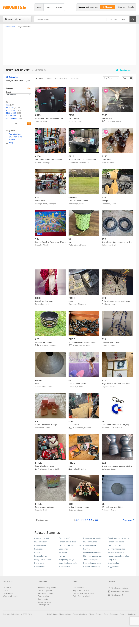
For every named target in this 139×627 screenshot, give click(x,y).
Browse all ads (65, 614)
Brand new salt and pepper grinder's (117, 466)
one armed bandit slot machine (48, 159)
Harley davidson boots (43, 559)
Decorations (74, 118)
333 (96, 520)
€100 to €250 (11, 113)
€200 (38, 156)
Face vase (63, 552)
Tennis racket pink (90, 559)
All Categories (12, 77)
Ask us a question (45, 590)
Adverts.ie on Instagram (120, 588)
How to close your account (83, 593)
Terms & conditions (45, 593)
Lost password (78, 588)
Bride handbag (113, 563)
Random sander (40, 542)
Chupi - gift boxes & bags (46, 425)
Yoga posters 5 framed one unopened (118, 383)
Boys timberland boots (92, 563)
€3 (70, 380)
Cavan (80, 386)
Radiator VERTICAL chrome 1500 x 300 (86, 159)
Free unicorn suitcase (44, 507)
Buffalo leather (64, 567)
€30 (104, 197)
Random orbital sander (92, 538)
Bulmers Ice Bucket (43, 342)
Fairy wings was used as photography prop (120, 301)
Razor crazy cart (114, 545)
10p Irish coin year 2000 (112, 507)
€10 (104, 339)
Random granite (89, 545)
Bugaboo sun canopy (91, 567)
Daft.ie (5, 590)
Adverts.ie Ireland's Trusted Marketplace (17, 7)
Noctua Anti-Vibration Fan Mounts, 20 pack (87, 342)
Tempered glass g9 (66, 559)
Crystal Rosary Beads (111, 342)
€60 (104, 238)
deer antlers (107, 118)
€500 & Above (11, 118)
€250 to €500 (11, 116)
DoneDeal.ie (7, 593)
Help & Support (53, 614)
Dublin (79, 121)
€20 (37, 421)
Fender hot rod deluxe (91, 552)
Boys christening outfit (68, 563)
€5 (70, 238)
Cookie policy (43, 599)
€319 (38, 115)
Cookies (99, 614)
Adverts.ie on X (117, 595)
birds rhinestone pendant (79, 507)
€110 (71, 156)
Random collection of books (70, 545)
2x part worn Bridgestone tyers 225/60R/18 (120, 242)
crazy (71, 301)
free (70, 466)
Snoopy (105, 201)
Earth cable (38, 549)
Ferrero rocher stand (116, 552)
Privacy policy (43, 596)
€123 (38, 197)
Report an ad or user (81, 590)
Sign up (122, 7)
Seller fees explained (81, 596)
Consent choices (44, 602)
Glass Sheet (74, 425)
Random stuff (64, 538)
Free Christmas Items (44, 466)
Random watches (90, 542)
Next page (127, 520)
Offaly (113, 245)
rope (70, 242)
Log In (131, 7)
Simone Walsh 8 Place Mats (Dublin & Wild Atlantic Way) (59, 242)
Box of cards (39, 563)
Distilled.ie (7, 588)
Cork (45, 121)
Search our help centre (47, 588)
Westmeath (84, 162)
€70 (104, 298)
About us (123, 614)
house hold (40, 201)
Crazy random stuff (41, 538)
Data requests (43, 605)
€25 (37, 339)
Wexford (118, 428)
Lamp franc (112, 559)
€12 (104, 380)
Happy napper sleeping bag (118, 556)
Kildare (53, 345)
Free (37, 383)
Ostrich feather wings (44, 301)
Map (29, 88)
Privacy (91, 614)
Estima (37, 552)
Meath (45, 245)
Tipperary (82, 304)
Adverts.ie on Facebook (120, 591)
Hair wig (62, 556)
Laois (118, 121)
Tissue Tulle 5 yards (77, 383)
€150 (71, 115)
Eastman (86, 549)
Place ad (109, 7)
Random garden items (67, 542)
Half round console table (92, 556)
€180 (104, 115)
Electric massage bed (116, 549)
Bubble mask (39, 567)
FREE (72, 298)
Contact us (132, 614)
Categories (114, 614)
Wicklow (110, 162)
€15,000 (73, 197)
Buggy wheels (113, 567)
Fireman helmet (40, 556)
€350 (38, 298)
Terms (106, 614)
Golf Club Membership (78, 201)
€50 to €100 (10, 110)
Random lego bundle (116, 542)
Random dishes (40, 545)
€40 (37, 238)
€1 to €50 (9, 108)
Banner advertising (80, 614)
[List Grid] (126, 78)
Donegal (46, 162)
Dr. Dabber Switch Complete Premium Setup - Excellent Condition (63, 118)
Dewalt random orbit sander (118, 538)
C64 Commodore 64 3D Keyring (115, 425)
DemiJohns (106, 159)
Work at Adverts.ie (10, 596)
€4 (103, 421)
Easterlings (63, 549)
